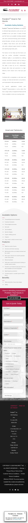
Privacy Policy (17, 519)
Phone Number (7, 345)
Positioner (7, 357)
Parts (6, 378)
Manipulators (17, 360)
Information (7, 385)
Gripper (14, 357)
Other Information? (9, 391)
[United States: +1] (5, 348)
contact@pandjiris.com (19, 1)
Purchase (15, 385)
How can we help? (8, 382)
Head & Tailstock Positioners (12, 373)
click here (20, 488)
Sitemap (22, 472)
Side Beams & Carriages (11, 365)
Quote (7, 387)
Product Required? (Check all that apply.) (12, 353)
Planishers (15, 375)
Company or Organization (11, 332)
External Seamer (9, 367)
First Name (7, 312)
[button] (3, 116)
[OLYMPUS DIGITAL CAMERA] (14, 116)
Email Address (8, 325)
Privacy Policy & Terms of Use (14, 475)
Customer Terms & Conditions (11, 477)
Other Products (14, 378)
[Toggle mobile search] (22, 10)
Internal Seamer (9, 370)
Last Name (7, 319)
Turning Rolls (8, 360)
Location (6, 338)
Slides (7, 362)
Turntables (8, 375)
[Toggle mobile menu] (25, 10)
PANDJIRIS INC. (19, 469)
